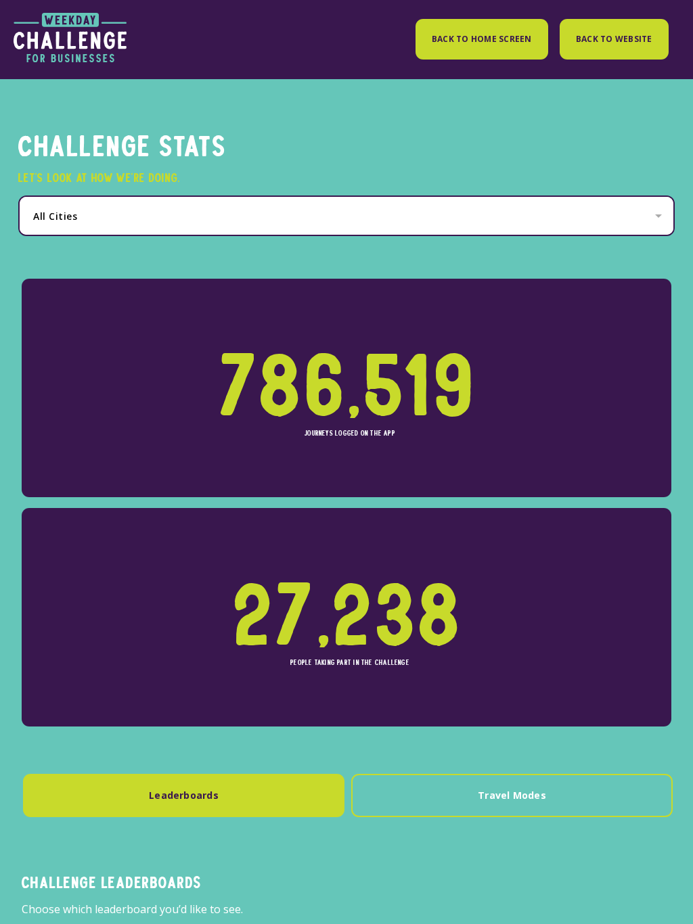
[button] (350, 216)
